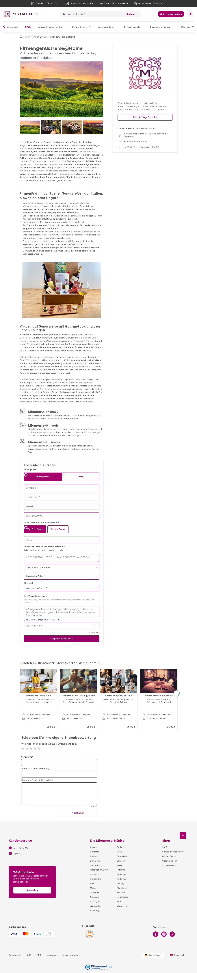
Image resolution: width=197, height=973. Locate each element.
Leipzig (120, 883)
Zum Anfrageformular (145, 117)
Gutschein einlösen (171, 14)
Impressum (52, 955)
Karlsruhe (121, 879)
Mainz (93, 888)
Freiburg (121, 870)
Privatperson (43, 476)
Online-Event (58, 529)
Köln (92, 883)
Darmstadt (122, 856)
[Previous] (21, 124)
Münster (121, 892)
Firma (80, 476)
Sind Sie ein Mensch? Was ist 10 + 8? (42, 620)
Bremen (94, 856)
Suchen (131, 14)
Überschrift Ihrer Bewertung (35, 768)
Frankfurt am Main (99, 870)
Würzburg (94, 910)
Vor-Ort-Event (35, 529)
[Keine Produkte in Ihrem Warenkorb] (190, 14)
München (94, 892)
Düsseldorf (25, 37)
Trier (119, 901)
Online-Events (79, 27)
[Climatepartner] (98, 966)
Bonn (119, 852)
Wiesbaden (95, 906)
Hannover (121, 874)
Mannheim (122, 888)
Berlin (119, 847)
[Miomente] (21, 14)
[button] (20, 693)
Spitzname (26, 757)
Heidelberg (95, 879)
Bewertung (26, 780)
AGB (29, 955)
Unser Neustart (70, 955)
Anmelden (32, 890)
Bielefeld (94, 852)
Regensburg (122, 897)
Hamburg (94, 874)
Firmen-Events (132, 27)
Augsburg (94, 847)
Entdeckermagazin (160, 27)
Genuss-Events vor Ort (50, 27)
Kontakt (17, 854)
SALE (28, 27)
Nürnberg (94, 897)
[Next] (101, 124)
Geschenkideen (105, 27)
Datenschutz (15, 955)
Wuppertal (122, 906)
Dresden (121, 861)
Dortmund (95, 861)
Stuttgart (95, 901)
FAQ (39, 955)
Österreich (179, 955)
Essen (119, 865)
